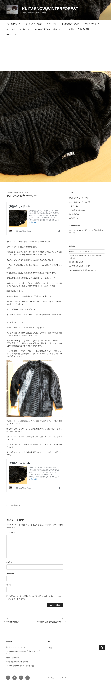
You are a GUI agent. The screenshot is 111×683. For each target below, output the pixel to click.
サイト (9, 585)
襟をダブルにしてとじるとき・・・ (81, 251)
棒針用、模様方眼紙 (76, 262)
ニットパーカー (25, 29)
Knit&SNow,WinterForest (50, 8)
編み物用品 (73, 214)
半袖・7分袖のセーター (92, 24)
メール (10, 573)
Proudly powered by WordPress (58, 678)
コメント (11, 532)
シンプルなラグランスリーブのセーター (48, 29)
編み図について (12, 34)
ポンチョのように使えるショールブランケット (42, 24)
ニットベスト (11, 29)
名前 (9, 562)
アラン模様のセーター (14, 24)
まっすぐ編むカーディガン (71, 24)
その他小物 (70, 29)
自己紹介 (72, 218)
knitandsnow (23, 192)
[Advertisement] (55, 54)
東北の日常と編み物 (76, 210)
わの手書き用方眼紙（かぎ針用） (80, 266)
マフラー (72, 206)
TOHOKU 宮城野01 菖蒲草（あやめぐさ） (83, 270)
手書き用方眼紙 (83, 29)
